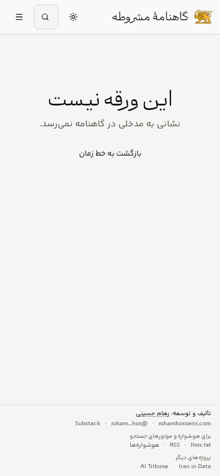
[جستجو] (46, 17)
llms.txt (201, 445)
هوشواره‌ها (144, 445)
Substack (87, 424)
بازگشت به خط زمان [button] (110, 154)
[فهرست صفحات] (19, 17)
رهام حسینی (152, 413)
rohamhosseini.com (185, 424)
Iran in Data (195, 466)
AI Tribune (154, 466)
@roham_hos (129, 424)
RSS (175, 445)
